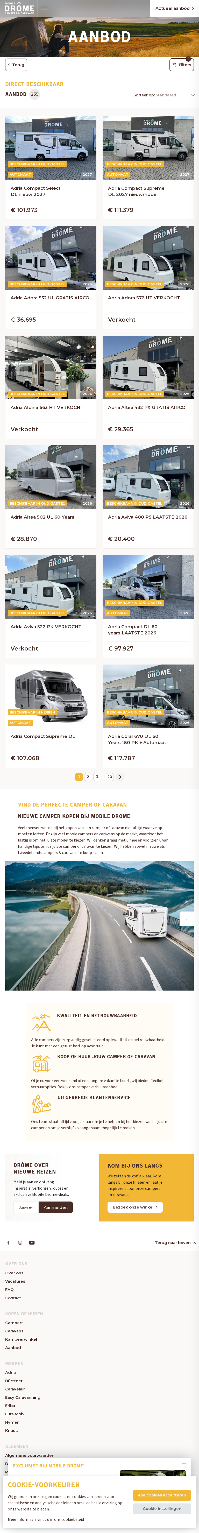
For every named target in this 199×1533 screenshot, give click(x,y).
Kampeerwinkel (21, 1339)
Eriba (10, 1405)
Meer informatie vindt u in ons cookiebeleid (46, 1519)
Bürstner (14, 1380)
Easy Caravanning (22, 1397)
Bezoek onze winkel (133, 1207)
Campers (14, 1322)
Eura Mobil (15, 1413)
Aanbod (13, 1347)
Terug (18, 64)
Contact (13, 1297)
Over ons (14, 1272)
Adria (10, 1372)
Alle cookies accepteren (162, 1495)
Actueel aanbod (172, 8)
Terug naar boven (173, 1242)
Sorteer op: (144, 95)
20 (109, 776)
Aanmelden (56, 1207)
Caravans (14, 1331)
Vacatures (15, 1281)
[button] (187, 919)
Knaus (11, 1430)
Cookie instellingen (162, 1508)
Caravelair (15, 1389)
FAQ (9, 1289)
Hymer (12, 1422)
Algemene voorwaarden (29, 1455)
